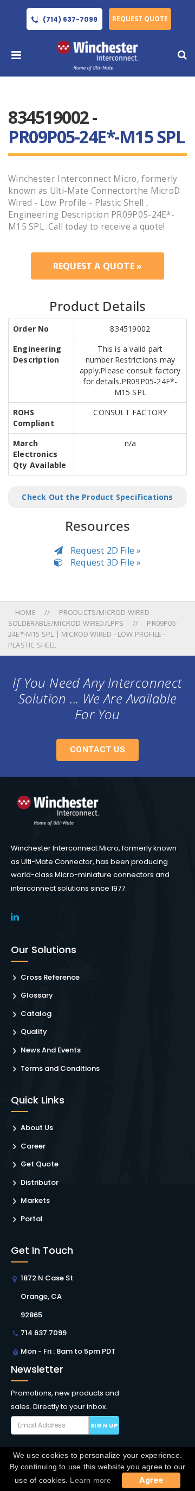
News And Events (51, 1050)
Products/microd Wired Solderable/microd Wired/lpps (79, 617)
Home (26, 612)
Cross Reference (50, 977)
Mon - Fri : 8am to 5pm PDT (68, 1351)
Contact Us (97, 749)
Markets (35, 1200)
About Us (37, 1127)
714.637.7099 (44, 1333)
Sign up (104, 1425)
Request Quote (140, 18)
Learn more (90, 1480)
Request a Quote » (97, 266)
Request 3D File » (104, 562)
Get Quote (39, 1164)
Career (33, 1146)
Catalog (36, 1013)
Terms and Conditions (60, 1068)
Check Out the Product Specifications (97, 497)
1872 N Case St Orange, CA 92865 (47, 1296)
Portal (32, 1219)
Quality (34, 1031)
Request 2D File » (104, 550)
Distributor (39, 1182)
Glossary (37, 995)
